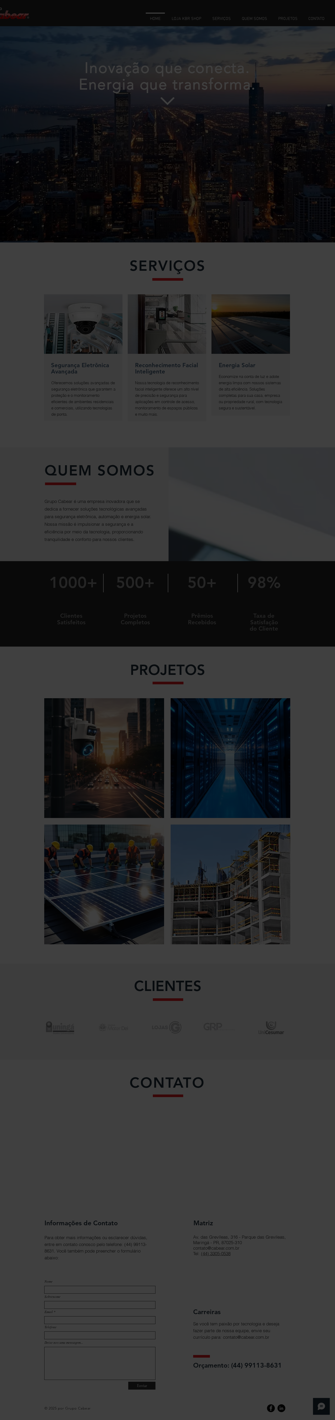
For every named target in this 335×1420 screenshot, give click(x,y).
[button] (258, 669)
